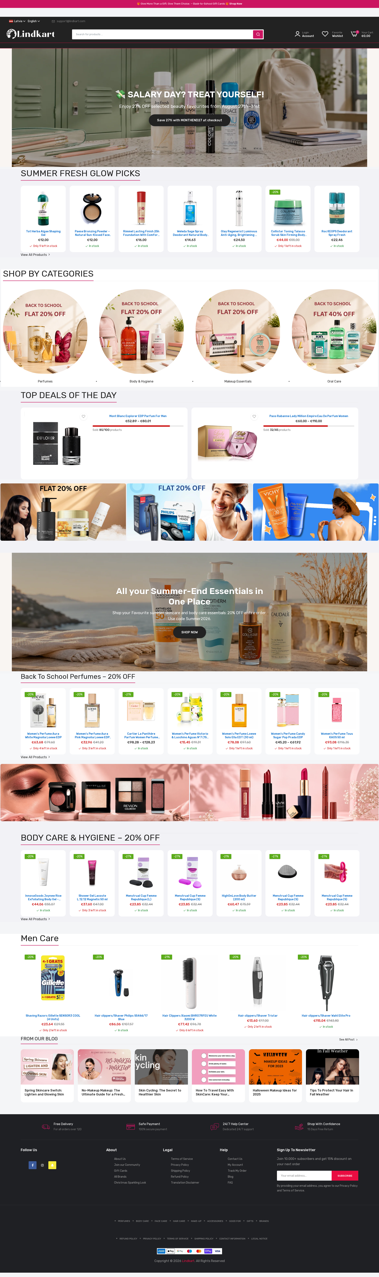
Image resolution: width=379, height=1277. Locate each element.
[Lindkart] (30, 36)
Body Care (142, 1221)
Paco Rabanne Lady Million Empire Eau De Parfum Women (308, 416)
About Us (120, 1159)
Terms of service (178, 1238)
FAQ (230, 1182)
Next (348, 222)
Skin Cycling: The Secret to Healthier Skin (160, 1092)
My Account (235, 1165)
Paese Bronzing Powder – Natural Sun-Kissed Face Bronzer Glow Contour (92, 233)
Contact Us (235, 1159)
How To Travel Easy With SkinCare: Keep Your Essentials (215, 1092)
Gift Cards (120, 1170)
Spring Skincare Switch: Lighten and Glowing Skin (44, 1092)
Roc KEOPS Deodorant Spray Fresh (337, 233)
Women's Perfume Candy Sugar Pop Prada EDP (288, 735)
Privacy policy (152, 1238)
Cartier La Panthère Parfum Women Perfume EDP (141, 735)
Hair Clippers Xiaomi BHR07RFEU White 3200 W (189, 1017)
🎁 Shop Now (234, 3)
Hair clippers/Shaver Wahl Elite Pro (326, 1015)
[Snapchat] (52, 1165)
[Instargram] (42, 1165)
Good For (235, 1221)
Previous (31, 222)
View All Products (34, 255)
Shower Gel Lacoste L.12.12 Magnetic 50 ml (92, 897)
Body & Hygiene (141, 381)
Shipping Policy (180, 1170)
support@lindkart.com (71, 21)
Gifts (250, 1221)
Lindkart (188, 1261)
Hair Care (179, 1221)
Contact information (232, 1238)
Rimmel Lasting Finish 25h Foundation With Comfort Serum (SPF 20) (141, 233)
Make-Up (196, 1221)
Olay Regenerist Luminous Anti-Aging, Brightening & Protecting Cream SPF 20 (239, 233)
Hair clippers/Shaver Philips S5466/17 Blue (121, 1017)
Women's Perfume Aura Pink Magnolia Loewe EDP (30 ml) (92, 735)
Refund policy (128, 1238)
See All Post (347, 1039)
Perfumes (45, 381)
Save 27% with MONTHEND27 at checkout (189, 120)
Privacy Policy (180, 1165)
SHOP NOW (189, 632)
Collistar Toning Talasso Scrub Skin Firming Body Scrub (288, 233)
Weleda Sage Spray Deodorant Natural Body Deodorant (190, 233)
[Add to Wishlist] (83, 416)
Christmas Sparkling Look (130, 1182)
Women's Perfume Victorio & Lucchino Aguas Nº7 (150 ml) (190, 735)
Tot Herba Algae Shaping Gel (43, 233)
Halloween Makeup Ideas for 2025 (275, 1092)
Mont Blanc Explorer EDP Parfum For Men (138, 416)
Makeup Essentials (237, 381)
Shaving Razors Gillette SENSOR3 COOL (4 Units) (53, 1017)
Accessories (215, 1221)
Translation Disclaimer (185, 1182)
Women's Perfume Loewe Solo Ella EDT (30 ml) (239, 735)
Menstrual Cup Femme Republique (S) (190, 897)
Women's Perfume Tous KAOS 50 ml (337, 735)
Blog (230, 1176)
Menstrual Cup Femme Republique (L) (141, 897)
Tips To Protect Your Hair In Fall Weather (331, 1092)
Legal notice (259, 1238)
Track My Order (237, 1170)
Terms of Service (182, 1159)
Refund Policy (180, 1176)
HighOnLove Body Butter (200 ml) (239, 897)
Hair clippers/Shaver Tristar (258, 1015)
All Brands (120, 1176)
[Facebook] (33, 1165)
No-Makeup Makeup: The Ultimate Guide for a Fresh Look (102, 1092)
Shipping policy (203, 1238)
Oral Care (334, 381)
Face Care (161, 1221)
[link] (45, 331)
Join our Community (127, 1165)
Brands (264, 1221)
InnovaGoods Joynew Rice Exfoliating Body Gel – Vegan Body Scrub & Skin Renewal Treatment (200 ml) (43, 897)
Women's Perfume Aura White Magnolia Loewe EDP (43, 735)
